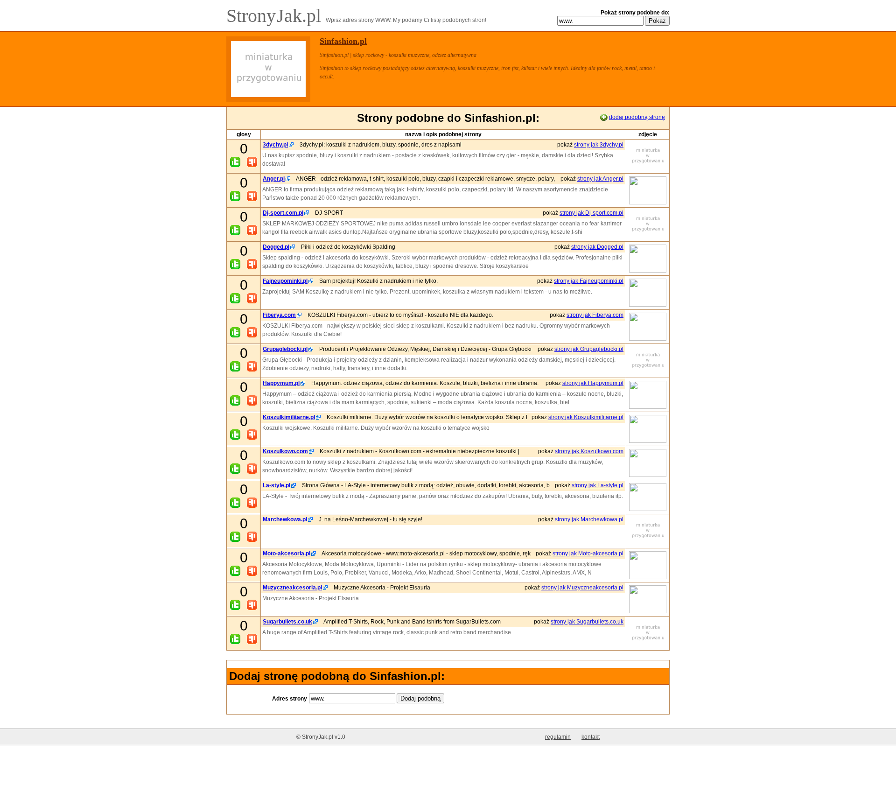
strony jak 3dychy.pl (598, 144)
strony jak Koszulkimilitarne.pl (585, 417)
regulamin (558, 737)
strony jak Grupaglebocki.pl (588, 349)
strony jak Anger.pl (600, 178)
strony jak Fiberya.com (595, 315)
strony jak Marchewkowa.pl (589, 519)
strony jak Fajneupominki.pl (588, 281)
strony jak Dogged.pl (597, 247)
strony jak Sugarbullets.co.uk (587, 621)
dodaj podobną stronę (637, 117)
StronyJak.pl (276, 15)
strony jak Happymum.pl (592, 383)
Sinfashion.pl (343, 41)
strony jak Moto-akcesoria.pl (588, 553)
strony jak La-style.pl (597, 485)
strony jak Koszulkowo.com (589, 451)
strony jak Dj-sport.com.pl (591, 213)
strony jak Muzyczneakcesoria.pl (582, 587)
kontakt (590, 737)
